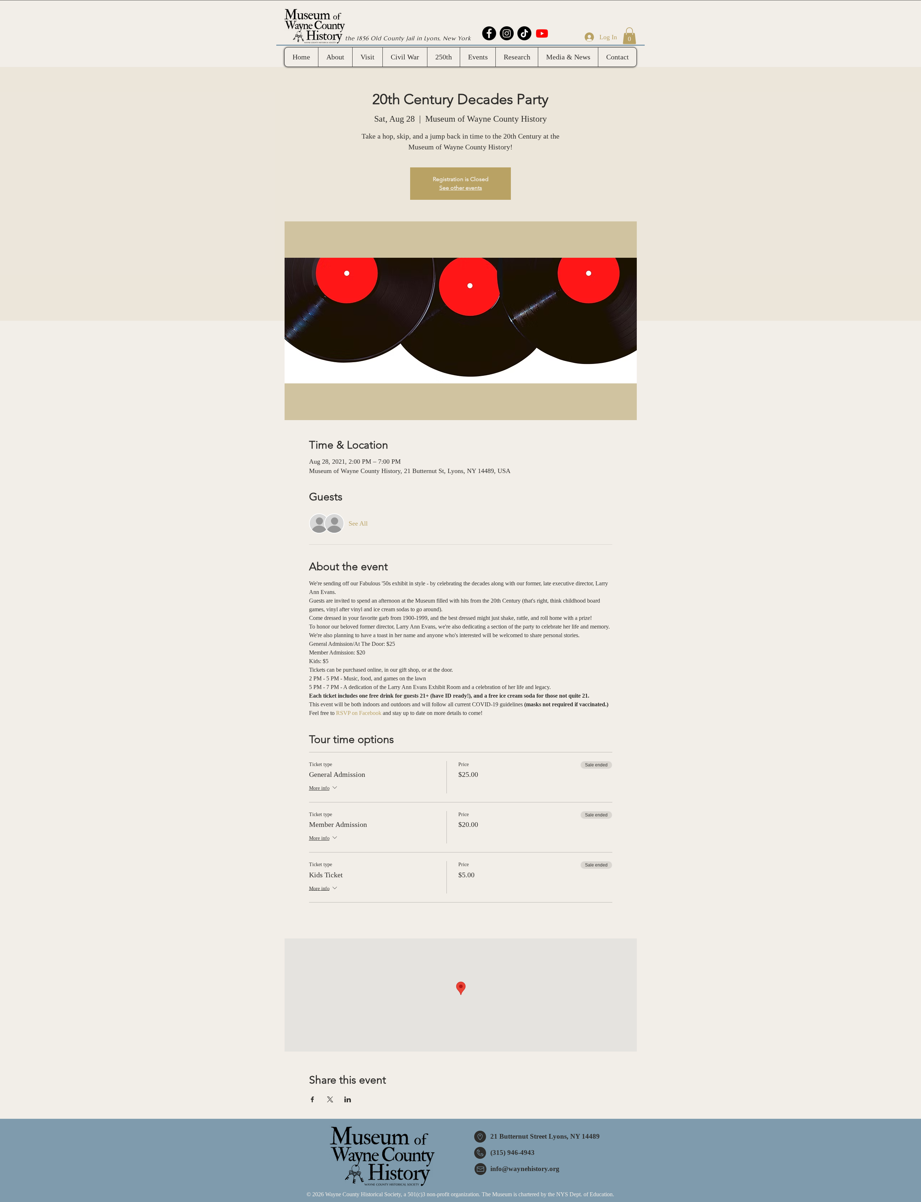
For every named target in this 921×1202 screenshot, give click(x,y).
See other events (460, 187)
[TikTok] (524, 33)
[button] (629, 35)
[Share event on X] (330, 1099)
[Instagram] (507, 33)
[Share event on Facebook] (312, 1099)
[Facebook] (489, 33)
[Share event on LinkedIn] (347, 1099)
